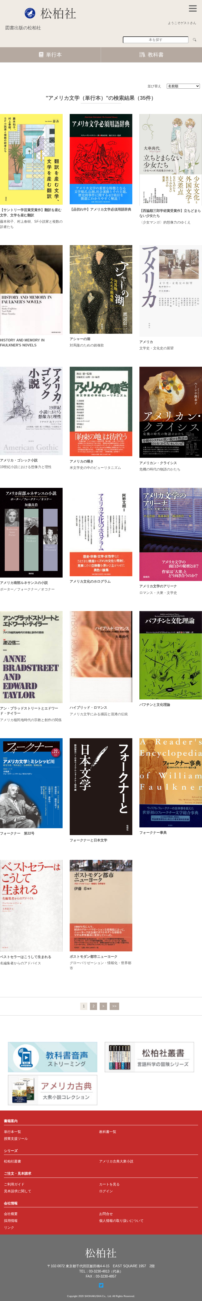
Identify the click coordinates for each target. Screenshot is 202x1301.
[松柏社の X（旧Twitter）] (101, 1285)
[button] (193, 8)
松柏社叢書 (12, 1161)
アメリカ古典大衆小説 (116, 1161)
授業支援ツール (16, 1139)
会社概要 (11, 1214)
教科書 (156, 55)
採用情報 (11, 1221)
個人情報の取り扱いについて (121, 1221)
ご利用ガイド (14, 1184)
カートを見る (109, 1184)
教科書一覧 (107, 1132)
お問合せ (106, 1214)
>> (114, 1006)
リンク (9, 1227)
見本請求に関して (17, 1191)
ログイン (106, 1191)
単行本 (54, 55)
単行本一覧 (12, 1132)
